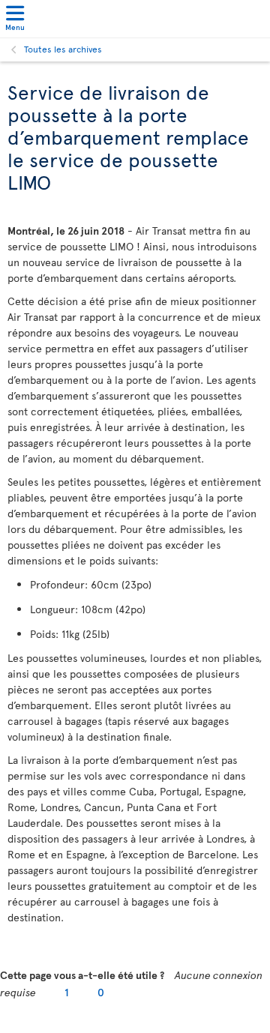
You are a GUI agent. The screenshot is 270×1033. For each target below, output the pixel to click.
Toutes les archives (63, 49)
